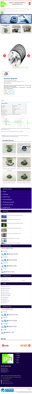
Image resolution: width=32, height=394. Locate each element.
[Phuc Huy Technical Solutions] (3, 3)
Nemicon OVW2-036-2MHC (24, 168)
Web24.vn (29, 389)
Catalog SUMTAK (4, 299)
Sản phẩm (18, 357)
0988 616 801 (9, 248)
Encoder (4, 191)
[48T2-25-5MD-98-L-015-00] (24, 148)
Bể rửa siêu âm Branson (7, 199)
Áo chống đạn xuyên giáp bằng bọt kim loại (14, 230)
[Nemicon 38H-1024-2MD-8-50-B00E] (9, 162)
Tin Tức (17, 360)
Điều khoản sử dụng (4, 368)
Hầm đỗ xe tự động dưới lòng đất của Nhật (14, 224)
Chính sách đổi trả (4, 372)
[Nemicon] (16, 345)
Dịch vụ (17, 359)
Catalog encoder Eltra (5, 290)
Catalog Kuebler (4, 302)
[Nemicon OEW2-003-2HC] (9, 148)
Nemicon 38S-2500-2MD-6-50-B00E (5, 26)
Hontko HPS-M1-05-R (16, 25)
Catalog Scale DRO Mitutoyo (6, 293)
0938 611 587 (10, 272)
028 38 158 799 (13, 254)
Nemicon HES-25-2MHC (9, 182)
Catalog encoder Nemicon (6, 288)
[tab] (2, 101)
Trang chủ (18, 353)
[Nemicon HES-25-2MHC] (9, 176)
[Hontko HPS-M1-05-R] (16, 29)
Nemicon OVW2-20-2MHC (24, 182)
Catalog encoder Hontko (6, 286)
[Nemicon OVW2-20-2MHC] (24, 176)
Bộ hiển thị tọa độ (6, 196)
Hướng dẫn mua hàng (4, 370)
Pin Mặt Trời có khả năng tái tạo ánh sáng (13, 216)
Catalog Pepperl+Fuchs (5, 300)
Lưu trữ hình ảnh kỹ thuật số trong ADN (13, 239)
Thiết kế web (28, 388)
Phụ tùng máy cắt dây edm (8, 204)
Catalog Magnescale (5, 297)
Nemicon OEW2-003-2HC (9, 155)
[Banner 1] (16, 18)
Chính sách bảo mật (4, 369)
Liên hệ (17, 362)
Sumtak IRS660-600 (26, 25)
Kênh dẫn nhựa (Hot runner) (8, 202)
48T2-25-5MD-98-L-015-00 (24, 155)
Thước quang (5, 194)
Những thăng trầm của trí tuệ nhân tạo (13, 235)
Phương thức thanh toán (5, 371)
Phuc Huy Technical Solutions (21, 388)
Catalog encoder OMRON (6, 295)
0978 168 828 (13, 260)
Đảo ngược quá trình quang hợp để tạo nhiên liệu (15, 219)
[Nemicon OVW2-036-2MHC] (24, 162)
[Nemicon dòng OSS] (16, 55)
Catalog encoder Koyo (5, 292)
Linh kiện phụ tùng (6, 207)
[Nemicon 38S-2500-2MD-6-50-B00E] (6, 30)
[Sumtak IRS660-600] (27, 29)
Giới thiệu (18, 355)
